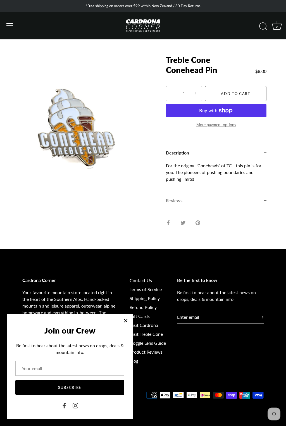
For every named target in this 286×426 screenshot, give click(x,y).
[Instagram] (75, 405)
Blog (134, 360)
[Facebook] (64, 405)
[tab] (216, 176)
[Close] (126, 321)
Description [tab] (177, 152)
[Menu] (10, 26)
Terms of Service (146, 289)
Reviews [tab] (174, 200)
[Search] (263, 26)
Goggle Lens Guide (148, 343)
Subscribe (70, 387)
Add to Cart (236, 93)
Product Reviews (146, 351)
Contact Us (141, 280)
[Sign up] (261, 317)
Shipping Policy (145, 298)
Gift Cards (140, 316)
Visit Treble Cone (146, 334)
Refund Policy (143, 307)
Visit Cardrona (144, 325)
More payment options (216, 124)
